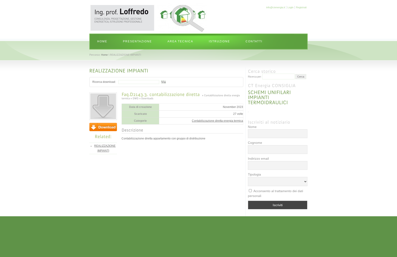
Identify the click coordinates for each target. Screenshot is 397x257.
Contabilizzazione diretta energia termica (217, 120)
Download (103, 127)
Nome (252, 127)
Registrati (301, 7)
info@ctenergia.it (275, 7)
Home (102, 41)
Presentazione (137, 41)
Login (290, 7)
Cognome (255, 142)
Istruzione (219, 41)
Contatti (254, 41)
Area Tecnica (180, 41)
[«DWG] (134, 98)
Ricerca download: (104, 82)
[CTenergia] (149, 31)
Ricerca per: (255, 76)
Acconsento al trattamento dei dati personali (275, 193)
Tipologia (254, 174)
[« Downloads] (146, 98)
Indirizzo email (258, 158)
